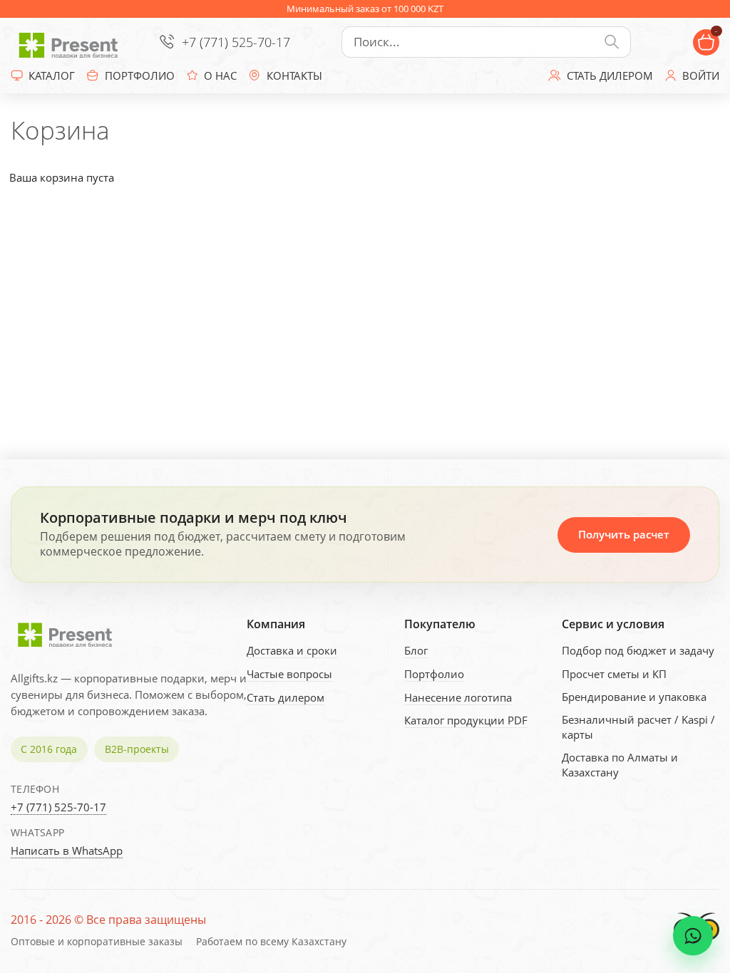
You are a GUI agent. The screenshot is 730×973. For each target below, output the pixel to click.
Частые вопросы (289, 674)
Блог (416, 650)
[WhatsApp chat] (693, 936)
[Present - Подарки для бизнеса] (71, 42)
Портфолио (434, 674)
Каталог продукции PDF (466, 720)
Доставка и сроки (292, 650)
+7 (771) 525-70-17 (236, 42)
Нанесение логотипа (458, 697)
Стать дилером (285, 697)
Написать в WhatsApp (67, 850)
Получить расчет (623, 534)
